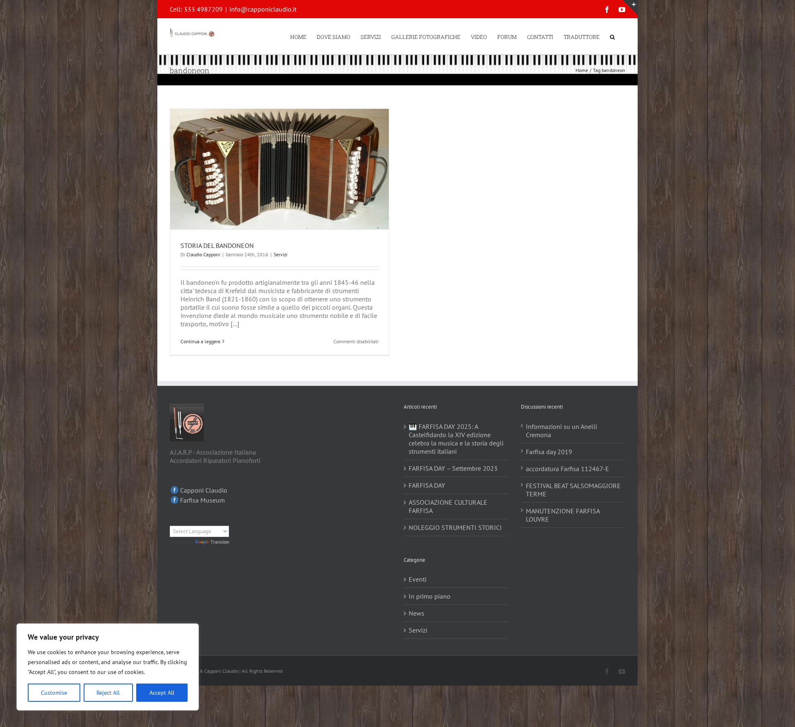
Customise (54, 692)
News (416, 613)
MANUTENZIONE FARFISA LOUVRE (563, 515)
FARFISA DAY (427, 485)
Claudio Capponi (203, 254)
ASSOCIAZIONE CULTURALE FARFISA (448, 506)
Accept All (161, 692)
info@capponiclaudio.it (262, 9)
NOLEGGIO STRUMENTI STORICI (455, 527)
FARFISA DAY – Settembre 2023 (453, 468)
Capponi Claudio (203, 490)
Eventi (417, 579)
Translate (219, 541)
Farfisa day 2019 (549, 452)
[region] (108, 666)
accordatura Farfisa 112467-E (567, 469)
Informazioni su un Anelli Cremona (561, 430)
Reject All (108, 692)
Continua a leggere (200, 341)
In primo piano (429, 596)
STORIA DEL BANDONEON (217, 245)
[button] (612, 36)
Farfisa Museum (202, 500)
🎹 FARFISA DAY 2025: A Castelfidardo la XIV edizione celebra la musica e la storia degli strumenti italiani (456, 438)
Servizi (280, 254)
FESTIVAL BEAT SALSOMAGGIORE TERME (573, 489)
